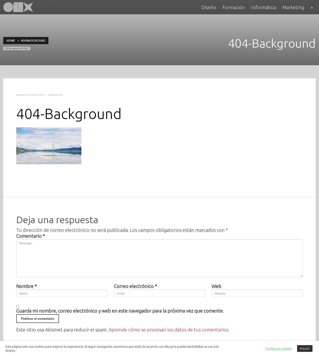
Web (216, 286)
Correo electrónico (135, 286)
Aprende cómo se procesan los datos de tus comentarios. (169, 329)
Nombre (26, 286)
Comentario (30, 236)
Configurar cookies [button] (278, 348)
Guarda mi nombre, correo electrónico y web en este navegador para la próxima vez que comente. (120, 310)
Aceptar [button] (305, 348)
